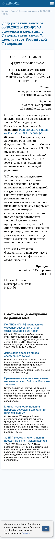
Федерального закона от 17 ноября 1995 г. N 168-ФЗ (26, 131)
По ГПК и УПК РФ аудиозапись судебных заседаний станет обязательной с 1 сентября (23, 327)
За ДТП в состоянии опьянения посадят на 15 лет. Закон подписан (26, 439)
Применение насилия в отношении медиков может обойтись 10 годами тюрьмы (27, 381)
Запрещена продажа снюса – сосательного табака (22, 354)
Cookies (26, 533)
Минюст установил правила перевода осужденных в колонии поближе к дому (25, 409)
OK (45, 528)
